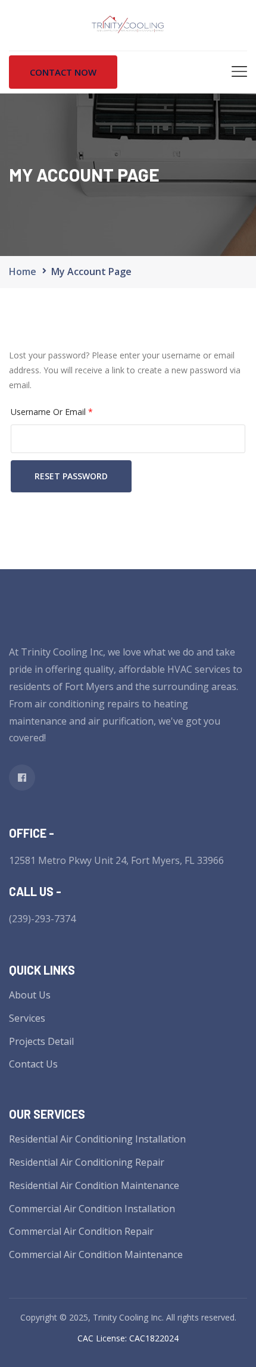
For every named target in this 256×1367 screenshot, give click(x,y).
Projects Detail (41, 1041)
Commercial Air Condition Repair (81, 1231)
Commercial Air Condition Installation (92, 1208)
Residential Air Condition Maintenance (94, 1185)
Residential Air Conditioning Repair (86, 1162)
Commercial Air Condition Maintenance (96, 1254)
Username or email (52, 410)
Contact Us (33, 1063)
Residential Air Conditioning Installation (97, 1139)
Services (27, 1018)
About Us (30, 994)
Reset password (71, 476)
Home (22, 271)
